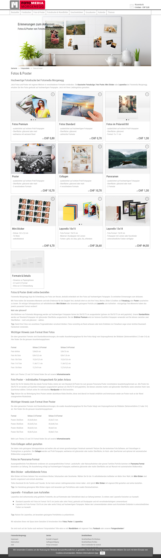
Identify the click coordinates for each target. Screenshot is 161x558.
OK (102, 553)
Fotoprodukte (25, 68)
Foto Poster (100, 85)
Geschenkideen (76, 12)
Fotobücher (26, 12)
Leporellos (123, 85)
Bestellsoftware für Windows (91, 539)
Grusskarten (91, 12)
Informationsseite (63, 374)
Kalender (101, 12)
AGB (12, 545)
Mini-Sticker (138, 476)
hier (96, 553)
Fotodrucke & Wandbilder (57, 12)
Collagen (38, 451)
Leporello (100, 303)
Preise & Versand (52, 545)
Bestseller (15, 12)
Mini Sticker (109, 85)
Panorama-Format (137, 464)
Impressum (14, 539)
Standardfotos (144, 314)
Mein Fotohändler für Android (91, 545)
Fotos (65, 521)
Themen (111, 12)
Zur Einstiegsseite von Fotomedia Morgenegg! (27, 1)
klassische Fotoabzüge (86, 85)
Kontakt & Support (52, 539)
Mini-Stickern (61, 303)
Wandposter (55, 390)
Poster (136, 301)
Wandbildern (73, 528)
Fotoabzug (126, 301)
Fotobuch (96, 528)
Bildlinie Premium (81, 317)
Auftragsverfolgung (52, 542)
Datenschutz (15, 542)
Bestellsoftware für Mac (89, 542)
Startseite (14, 68)
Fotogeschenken (117, 528)
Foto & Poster (39, 12)
